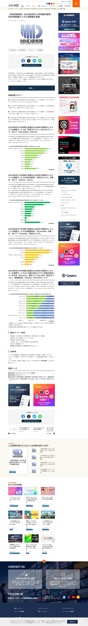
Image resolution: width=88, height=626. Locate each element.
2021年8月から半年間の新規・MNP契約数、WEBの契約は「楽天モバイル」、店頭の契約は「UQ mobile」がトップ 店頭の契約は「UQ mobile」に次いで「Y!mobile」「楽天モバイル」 (31, 378)
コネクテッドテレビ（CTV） (68, 200)
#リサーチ (31, 50)
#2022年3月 (13, 50)
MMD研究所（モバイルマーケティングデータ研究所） (22, 373)
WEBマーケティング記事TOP (17, 8)
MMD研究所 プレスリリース (16, 375)
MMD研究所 (27, 8)
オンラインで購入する (15, 344)
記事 (22, 6)
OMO (62, 205)
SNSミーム (64, 187)
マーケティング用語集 (68, 611)
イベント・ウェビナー (43, 608)
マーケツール (52, 6)
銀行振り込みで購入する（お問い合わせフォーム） (23, 346)
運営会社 (69, 1)
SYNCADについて (64, 1)
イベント (33, 6)
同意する (72, 622)
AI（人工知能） (65, 212)
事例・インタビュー (42, 6)
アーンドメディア (65, 194)
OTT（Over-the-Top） (67, 197)
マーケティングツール (68, 608)
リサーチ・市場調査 (19, 611)
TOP (9, 8)
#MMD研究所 (22, 50)
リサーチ (28, 6)
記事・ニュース (18, 608)
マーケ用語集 (60, 6)
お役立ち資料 (67, 6)
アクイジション (65, 202)
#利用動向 (40, 50)
